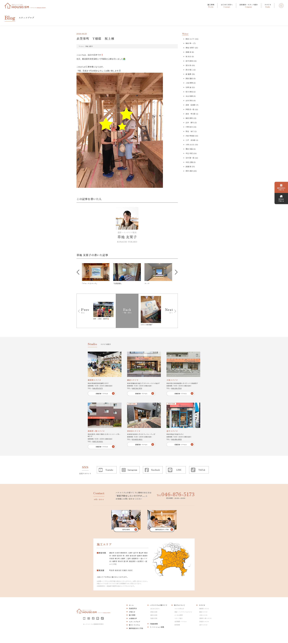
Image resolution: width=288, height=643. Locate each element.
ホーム (131, 605)
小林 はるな (190, 144)
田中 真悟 (189, 61)
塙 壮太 (188, 56)
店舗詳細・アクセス (102, 393)
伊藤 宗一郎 (190, 109)
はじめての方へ (155, 609)
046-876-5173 (97, 388)
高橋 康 (188, 166)
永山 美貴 (189, 96)
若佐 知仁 (190, 131)
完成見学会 (133, 608)
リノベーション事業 (157, 627)
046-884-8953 (176, 439)
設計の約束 (153, 615)
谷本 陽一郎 (190, 158)
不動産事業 (154, 624)
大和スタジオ (203, 615)
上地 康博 (189, 83)
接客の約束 (153, 612)
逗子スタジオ (203, 625)
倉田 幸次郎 (191, 114)
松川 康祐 (189, 92)
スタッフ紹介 (178, 618)
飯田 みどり (190, 39)
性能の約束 (153, 618)
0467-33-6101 (97, 441)
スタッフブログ (134, 622)
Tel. (176, 494)
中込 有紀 (189, 153)
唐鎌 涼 (188, 52)
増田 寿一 (189, 43)
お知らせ (132, 612)
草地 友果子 (89, 46)
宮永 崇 (188, 65)
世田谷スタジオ (204, 621)
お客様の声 (133, 618)
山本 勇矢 (190, 122)
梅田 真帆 (189, 118)
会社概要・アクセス (180, 621)
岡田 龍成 (189, 78)
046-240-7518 (176, 388)
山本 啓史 (189, 100)
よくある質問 (178, 615)
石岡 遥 (188, 87)
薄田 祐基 (189, 149)
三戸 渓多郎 (191, 140)
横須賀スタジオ (204, 609)
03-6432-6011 (137, 439)
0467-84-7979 (137, 388)
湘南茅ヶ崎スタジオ (205, 618)
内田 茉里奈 (190, 136)
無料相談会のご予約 (136, 628)
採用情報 (177, 625)
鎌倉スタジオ (203, 612)
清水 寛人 (189, 70)
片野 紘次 (189, 127)
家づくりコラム (134, 625)
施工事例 (132, 615)
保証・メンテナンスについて (183, 612)
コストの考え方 (179, 609)
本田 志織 (189, 162)
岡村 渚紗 (189, 171)
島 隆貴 (188, 74)
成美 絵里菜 (191, 105)
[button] (78, 272)
